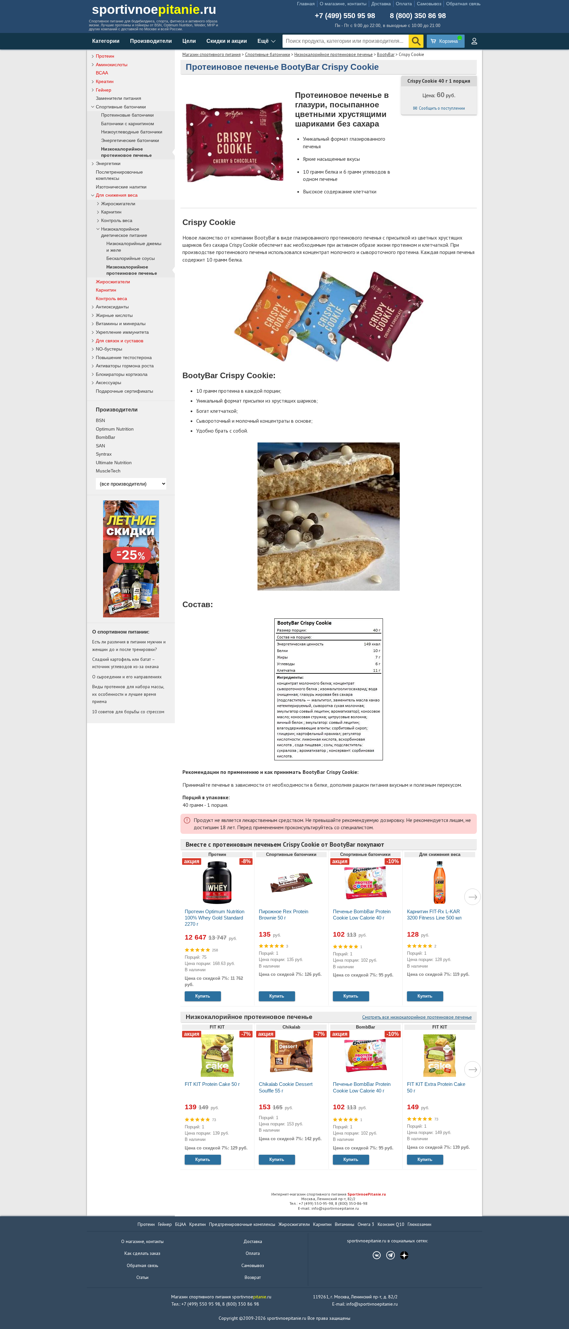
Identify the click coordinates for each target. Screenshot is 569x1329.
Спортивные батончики (267, 54)
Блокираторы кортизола (122, 374)
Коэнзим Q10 (391, 1224)
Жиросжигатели (118, 203)
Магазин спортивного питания (211, 54)
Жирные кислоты (114, 315)
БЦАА (180, 1224)
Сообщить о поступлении (442, 108)
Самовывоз (429, 3)
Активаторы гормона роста (125, 365)
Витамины (344, 1224)
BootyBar (385, 54)
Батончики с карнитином (127, 123)
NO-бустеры (109, 349)
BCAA (102, 72)
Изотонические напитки (121, 186)
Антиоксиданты (112, 306)
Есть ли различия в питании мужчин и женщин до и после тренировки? (129, 645)
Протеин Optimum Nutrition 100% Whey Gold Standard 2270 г (214, 918)
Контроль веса (116, 220)
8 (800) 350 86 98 (418, 15)
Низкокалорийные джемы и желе (133, 246)
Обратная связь (463, 3)
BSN (100, 420)
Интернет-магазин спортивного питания (328, 1194)
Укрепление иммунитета (122, 332)
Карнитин (111, 212)
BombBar (105, 437)
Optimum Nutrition (115, 429)
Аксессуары (108, 382)
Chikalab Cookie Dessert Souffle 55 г (285, 1087)
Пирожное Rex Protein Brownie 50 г (283, 914)
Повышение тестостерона (124, 357)
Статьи (142, 1277)
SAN (100, 445)
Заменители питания (118, 98)
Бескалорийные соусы (130, 258)
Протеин (105, 56)
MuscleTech (108, 470)
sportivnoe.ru (154, 9)
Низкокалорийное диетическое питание (124, 232)
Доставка (381, 3)
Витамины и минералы (121, 323)
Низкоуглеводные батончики (131, 131)
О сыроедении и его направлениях (127, 677)
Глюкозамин (419, 1224)
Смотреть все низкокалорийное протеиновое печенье (417, 1017)
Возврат (253, 1277)
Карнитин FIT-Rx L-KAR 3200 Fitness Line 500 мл (434, 914)
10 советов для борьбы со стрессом (128, 712)
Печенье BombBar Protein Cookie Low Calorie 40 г (362, 914)
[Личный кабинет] (474, 41)
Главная (306, 3)
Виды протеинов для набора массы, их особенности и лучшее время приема (128, 694)
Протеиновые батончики (127, 115)
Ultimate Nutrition (114, 462)
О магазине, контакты (343, 3)
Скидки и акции (226, 41)
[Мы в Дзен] (401, 1255)
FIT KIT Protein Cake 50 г (212, 1084)
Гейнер (103, 90)
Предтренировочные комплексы (242, 1224)
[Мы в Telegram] (387, 1255)
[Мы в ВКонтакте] (373, 1255)
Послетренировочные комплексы (119, 175)
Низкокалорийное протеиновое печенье (333, 54)
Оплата (404, 3)
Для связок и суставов (119, 340)
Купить (202, 996)
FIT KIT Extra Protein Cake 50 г (436, 1087)
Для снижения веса (117, 195)
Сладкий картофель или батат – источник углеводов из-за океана (125, 662)
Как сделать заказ (142, 1253)
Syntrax (104, 454)
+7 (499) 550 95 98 (345, 15)
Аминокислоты (111, 64)
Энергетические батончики (130, 140)
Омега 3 (366, 1224)
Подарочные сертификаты (124, 391)
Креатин (105, 81)
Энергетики (108, 163)
